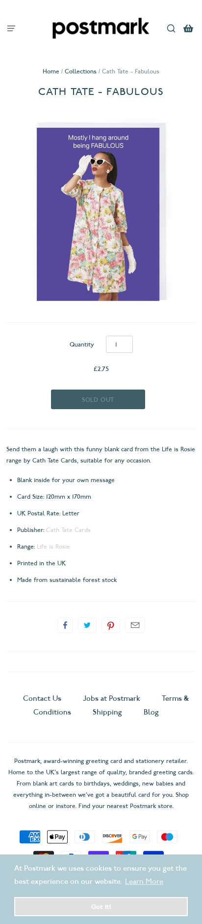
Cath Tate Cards (68, 529)
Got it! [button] (101, 906)
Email (135, 625)
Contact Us (43, 698)
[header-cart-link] (188, 28)
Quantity (82, 344)
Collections (81, 71)
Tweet (87, 625)
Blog (151, 712)
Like (65, 625)
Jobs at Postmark (111, 698)
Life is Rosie (53, 546)
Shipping (107, 712)
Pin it (110, 625)
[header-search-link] (171, 28)
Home (51, 71)
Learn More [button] (144, 881)
